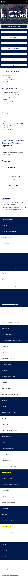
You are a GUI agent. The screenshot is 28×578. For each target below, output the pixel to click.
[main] (14, 13)
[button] (1, 2)
